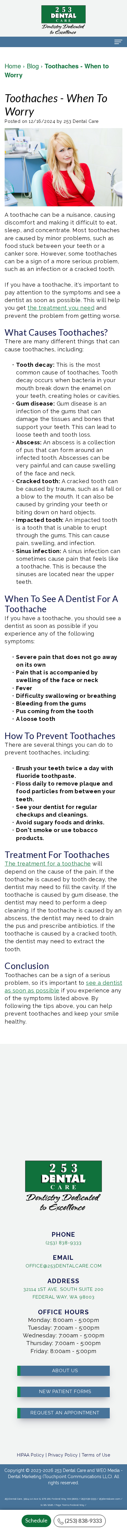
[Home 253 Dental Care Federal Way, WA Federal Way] (63, 20)
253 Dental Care (70, 1470)
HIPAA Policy (30, 1455)
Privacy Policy (63, 1455)
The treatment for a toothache (48, 863)
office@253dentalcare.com (64, 1266)
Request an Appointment (65, 1413)
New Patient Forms (65, 1391)
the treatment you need (60, 308)
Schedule (36, 1520)
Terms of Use (96, 1455)
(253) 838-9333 (83, 1520)
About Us (65, 1370)
